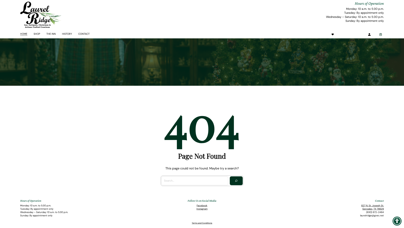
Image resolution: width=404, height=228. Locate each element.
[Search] (236, 180)
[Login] (369, 34)
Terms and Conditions (202, 223)
